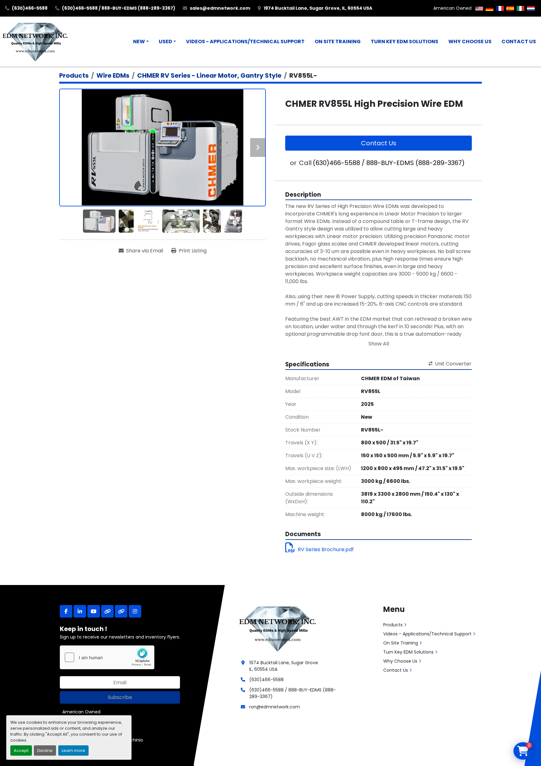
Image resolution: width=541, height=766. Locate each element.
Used (165, 41)
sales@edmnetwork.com (220, 8)
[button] (141, 41)
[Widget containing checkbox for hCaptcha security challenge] (107, 657)
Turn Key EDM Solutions (404, 41)
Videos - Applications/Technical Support (245, 41)
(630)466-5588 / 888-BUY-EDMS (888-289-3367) (118, 8)
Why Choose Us (470, 41)
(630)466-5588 (30, 8)
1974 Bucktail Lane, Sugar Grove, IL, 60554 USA (318, 8)
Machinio (133, 740)
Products (393, 625)
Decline (45, 750)
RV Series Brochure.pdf (326, 549)
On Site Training (338, 41)
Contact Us (519, 41)
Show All (378, 343)
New (139, 41)
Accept (21, 750)
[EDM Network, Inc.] (277, 628)
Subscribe (120, 697)
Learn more (73, 750)
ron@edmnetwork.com (274, 707)
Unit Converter (453, 363)
